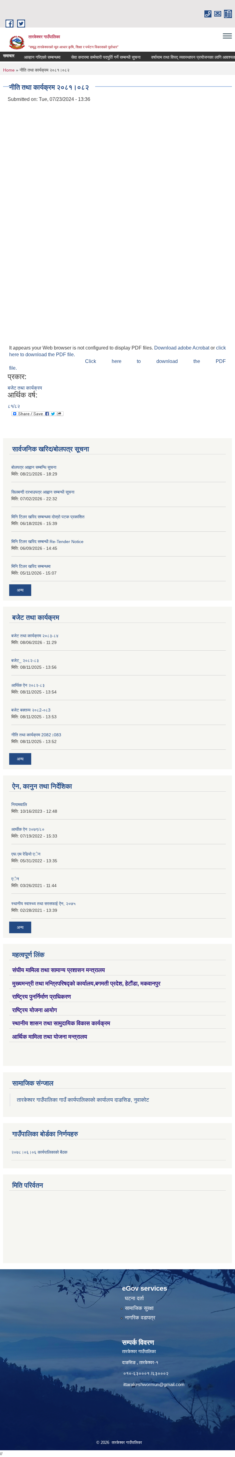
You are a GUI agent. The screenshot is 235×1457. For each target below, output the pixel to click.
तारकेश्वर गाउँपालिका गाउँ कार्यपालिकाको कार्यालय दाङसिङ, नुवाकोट (83, 1100)
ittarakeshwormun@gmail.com (154, 1384)
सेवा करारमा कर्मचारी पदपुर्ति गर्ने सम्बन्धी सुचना (94, 57)
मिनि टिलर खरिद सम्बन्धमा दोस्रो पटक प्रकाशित (47, 516)
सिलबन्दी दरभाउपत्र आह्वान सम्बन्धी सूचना (42, 492)
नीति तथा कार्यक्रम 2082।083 (36, 734)
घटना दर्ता (134, 1298)
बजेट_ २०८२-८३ (25, 660)
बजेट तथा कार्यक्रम (25, 387)
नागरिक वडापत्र (140, 1318)
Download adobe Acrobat (182, 347)
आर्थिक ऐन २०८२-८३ (28, 685)
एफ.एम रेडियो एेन (25, 854)
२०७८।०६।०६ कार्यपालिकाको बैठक (39, 1152)
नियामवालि (19, 804)
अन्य (20, 590)
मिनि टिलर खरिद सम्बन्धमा (30, 566)
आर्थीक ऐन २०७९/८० (27, 829)
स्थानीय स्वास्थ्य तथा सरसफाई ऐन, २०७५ (43, 903)
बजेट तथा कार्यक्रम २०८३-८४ (34, 635)
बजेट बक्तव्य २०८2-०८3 (30, 710)
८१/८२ (14, 406)
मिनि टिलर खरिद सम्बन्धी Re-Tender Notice (47, 541)
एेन (15, 878)
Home (9, 70)
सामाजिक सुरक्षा (139, 1308)
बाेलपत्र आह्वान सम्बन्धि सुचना (33, 467)
